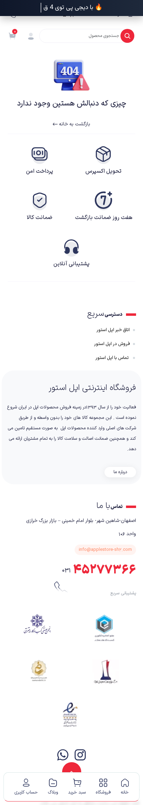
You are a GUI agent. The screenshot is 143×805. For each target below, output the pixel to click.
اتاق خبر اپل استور (113, 330)
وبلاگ (53, 792)
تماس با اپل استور (112, 357)
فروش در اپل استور (112, 344)
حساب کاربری (26, 792)
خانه (125, 792)
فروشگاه (103, 792)
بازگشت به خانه (74, 124)
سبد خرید (77, 792)
